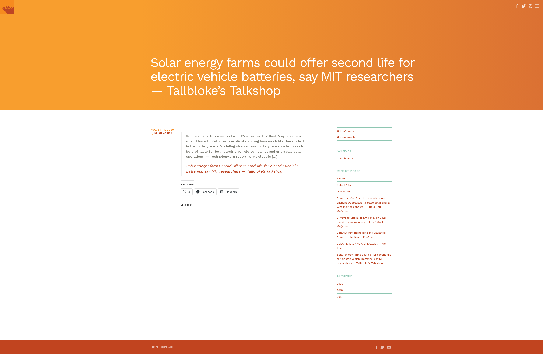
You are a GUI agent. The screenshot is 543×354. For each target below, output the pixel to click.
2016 (340, 290)
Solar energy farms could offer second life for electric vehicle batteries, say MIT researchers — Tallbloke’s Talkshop (364, 259)
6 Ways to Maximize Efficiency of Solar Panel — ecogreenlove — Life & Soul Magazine (361, 222)
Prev (343, 137)
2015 (340, 296)
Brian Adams (163, 133)
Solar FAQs (344, 185)
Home (156, 347)
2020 (340, 283)
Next (349, 137)
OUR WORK (344, 191)
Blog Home (347, 130)
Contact (167, 347)
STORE (341, 178)
